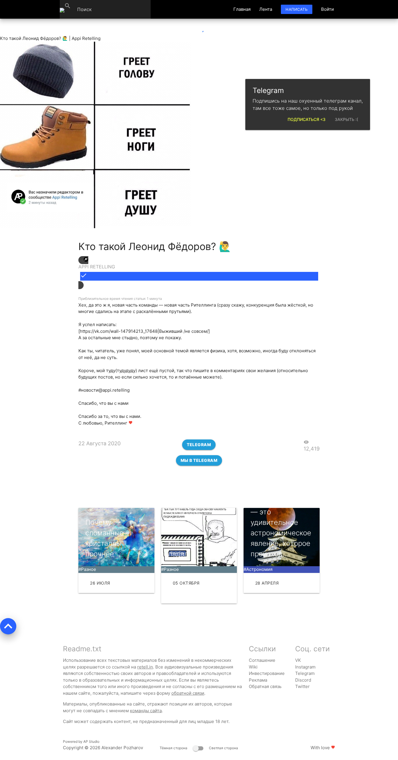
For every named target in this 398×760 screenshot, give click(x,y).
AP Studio (91, 741)
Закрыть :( (346, 119)
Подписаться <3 (306, 119)
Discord (303, 680)
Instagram (305, 667)
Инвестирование (267, 673)
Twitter (302, 686)
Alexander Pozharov (122, 747)
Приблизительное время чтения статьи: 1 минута (120, 298)
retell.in (145, 667)
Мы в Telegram (199, 460)
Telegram (199, 444)
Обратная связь (265, 686)
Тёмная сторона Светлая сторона (199, 748)
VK (298, 660)
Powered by (81, 741)
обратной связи (187, 693)
